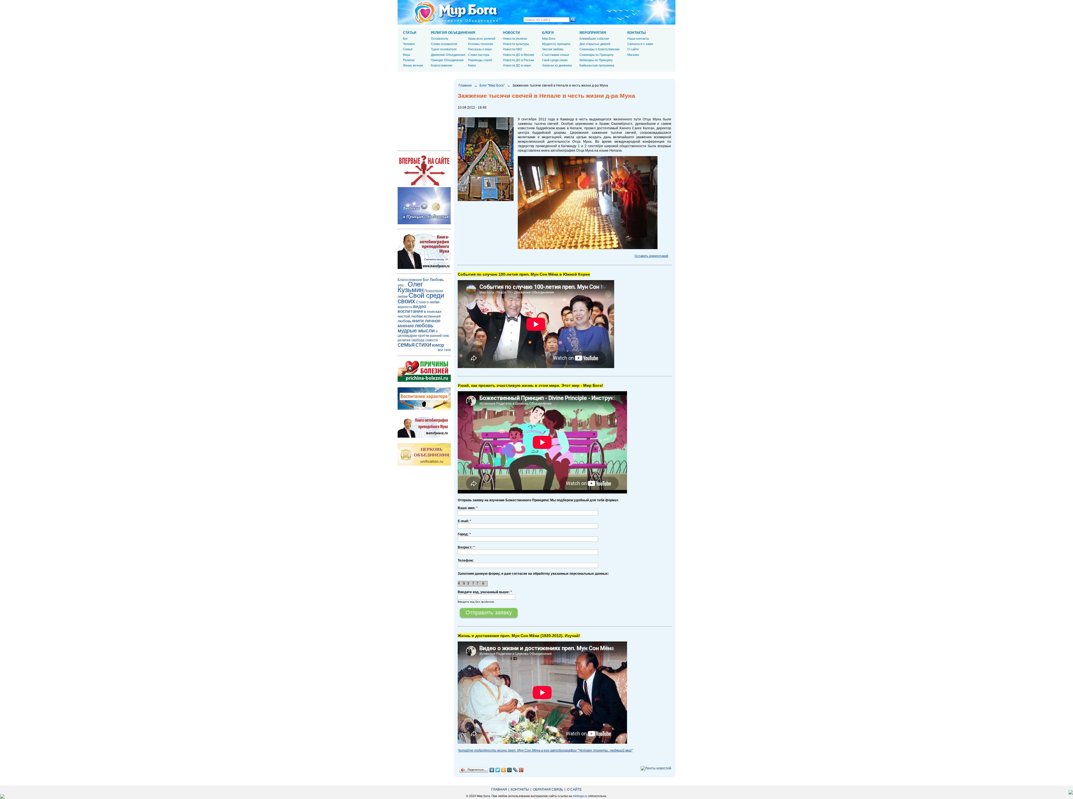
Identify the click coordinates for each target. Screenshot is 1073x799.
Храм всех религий (481, 38)
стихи (423, 344)
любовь (424, 325)
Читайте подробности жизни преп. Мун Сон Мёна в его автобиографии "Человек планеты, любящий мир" (545, 750)
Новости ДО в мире (517, 65)
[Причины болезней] (424, 381)
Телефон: (466, 560)
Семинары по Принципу (597, 54)
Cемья (407, 49)
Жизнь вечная (413, 65)
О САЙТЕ (574, 789)
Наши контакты (638, 38)
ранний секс (439, 336)
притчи (423, 336)
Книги (472, 65)
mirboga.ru (580, 796)
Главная (465, 85)
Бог (405, 38)
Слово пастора (478, 54)
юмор (438, 345)
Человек (409, 44)
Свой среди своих (555, 60)
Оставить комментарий (651, 255)
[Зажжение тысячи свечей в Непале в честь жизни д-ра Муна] (486, 200)
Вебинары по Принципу (596, 60)
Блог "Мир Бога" (492, 85)
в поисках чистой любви (419, 313)
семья (406, 344)
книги (418, 320)
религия (404, 340)
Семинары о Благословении (599, 49)
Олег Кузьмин (411, 287)
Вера (406, 54)
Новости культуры (516, 44)
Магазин (633, 54)
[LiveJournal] (515, 770)
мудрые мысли (416, 330)
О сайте (633, 49)
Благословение (441, 65)
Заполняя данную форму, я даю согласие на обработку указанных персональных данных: (533, 574)
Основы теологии (480, 44)
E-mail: (464, 521)
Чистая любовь (553, 49)
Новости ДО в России (518, 60)
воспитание (410, 311)
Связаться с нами (640, 44)
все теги (444, 350)
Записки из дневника (557, 65)
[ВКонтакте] (492, 770)
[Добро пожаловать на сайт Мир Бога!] (424, 185)
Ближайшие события (594, 38)
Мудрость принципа (556, 44)
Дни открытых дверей (595, 44)
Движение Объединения (448, 54)
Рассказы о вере (480, 49)
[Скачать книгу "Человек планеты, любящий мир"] (424, 268)
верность (405, 307)
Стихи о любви (428, 302)
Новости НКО (512, 49)
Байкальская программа (597, 65)
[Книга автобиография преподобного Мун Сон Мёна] (424, 436)
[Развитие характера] (424, 409)
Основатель (439, 38)
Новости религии (515, 38)
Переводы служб (480, 60)
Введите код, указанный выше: (485, 592)
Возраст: (466, 547)
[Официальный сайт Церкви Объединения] (424, 464)
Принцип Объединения (447, 60)
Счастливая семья (555, 54)
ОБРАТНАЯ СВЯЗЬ (548, 789)
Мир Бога (548, 38)
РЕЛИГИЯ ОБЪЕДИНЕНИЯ (453, 33)
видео (419, 306)
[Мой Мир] (509, 770)
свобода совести (424, 340)
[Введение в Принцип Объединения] (424, 223)
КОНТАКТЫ (636, 33)
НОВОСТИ (511, 33)
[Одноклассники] (504, 770)
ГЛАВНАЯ (499, 789)
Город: (464, 534)
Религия (408, 60)
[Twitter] (498, 770)
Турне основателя (444, 49)
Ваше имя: (468, 508)
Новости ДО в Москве (518, 54)
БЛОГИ (548, 33)
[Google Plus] (521, 770)
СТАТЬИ (409, 33)
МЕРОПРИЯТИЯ (593, 33)
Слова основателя (444, 44)
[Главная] (456, 12)
